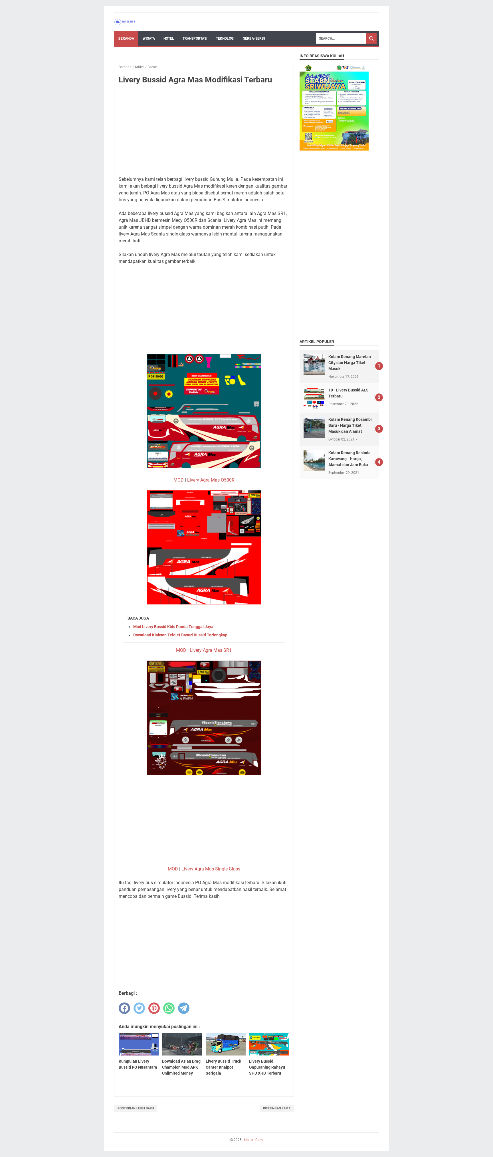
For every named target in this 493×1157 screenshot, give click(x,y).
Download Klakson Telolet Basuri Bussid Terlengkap (180, 635)
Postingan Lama (276, 1108)
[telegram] (183, 1008)
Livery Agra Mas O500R (211, 480)
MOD (178, 480)
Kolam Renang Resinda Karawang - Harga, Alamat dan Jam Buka (349, 458)
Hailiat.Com (253, 1140)
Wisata (149, 38)
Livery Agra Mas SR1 (211, 650)
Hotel (168, 38)
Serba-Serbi (254, 38)
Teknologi (225, 38)
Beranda (126, 38)
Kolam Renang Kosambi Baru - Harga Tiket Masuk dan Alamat (350, 425)
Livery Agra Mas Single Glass (210, 869)
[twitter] (139, 1008)
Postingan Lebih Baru (136, 1108)
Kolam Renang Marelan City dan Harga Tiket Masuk (349, 362)
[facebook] (124, 1008)
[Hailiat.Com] (125, 22)
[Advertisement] (204, 131)
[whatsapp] (169, 1008)
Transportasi (195, 38)
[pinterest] (154, 1008)
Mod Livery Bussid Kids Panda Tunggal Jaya (173, 626)
